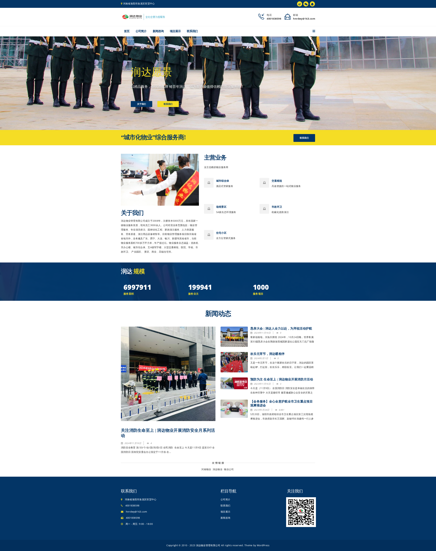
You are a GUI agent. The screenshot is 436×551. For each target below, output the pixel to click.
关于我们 (141, 104)
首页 (126, 31)
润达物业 (217, 469)
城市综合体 (222, 180)
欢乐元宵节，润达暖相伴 (267, 354)
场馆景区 (221, 206)
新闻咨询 (158, 31)
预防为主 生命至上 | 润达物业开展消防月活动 (281, 379)
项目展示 (175, 31)
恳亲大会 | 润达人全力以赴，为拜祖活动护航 (281, 328)
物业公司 (229, 469)
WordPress (263, 545)
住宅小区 (221, 233)
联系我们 (192, 31)
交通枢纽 (277, 180)
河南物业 (206, 469)
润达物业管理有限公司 (208, 545)
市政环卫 (277, 206)
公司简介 (141, 31)
